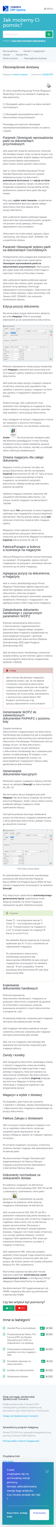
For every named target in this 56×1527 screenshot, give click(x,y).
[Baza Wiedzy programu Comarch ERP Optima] (14, 9)
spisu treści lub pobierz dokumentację (28, 41)
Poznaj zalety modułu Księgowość (21, 1441)
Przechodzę (39, 1513)
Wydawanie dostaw (17, 1376)
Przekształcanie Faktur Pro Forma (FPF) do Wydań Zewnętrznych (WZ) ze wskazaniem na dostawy (21, 1338)
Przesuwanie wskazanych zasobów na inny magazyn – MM (22, 1352)
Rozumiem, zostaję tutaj (17, 1515)
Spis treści (8, 1461)
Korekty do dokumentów (20, 1370)
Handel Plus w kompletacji (21, 1328)
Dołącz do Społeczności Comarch (20, 1416)
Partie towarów (20, 74)
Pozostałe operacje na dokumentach (19, 1362)
